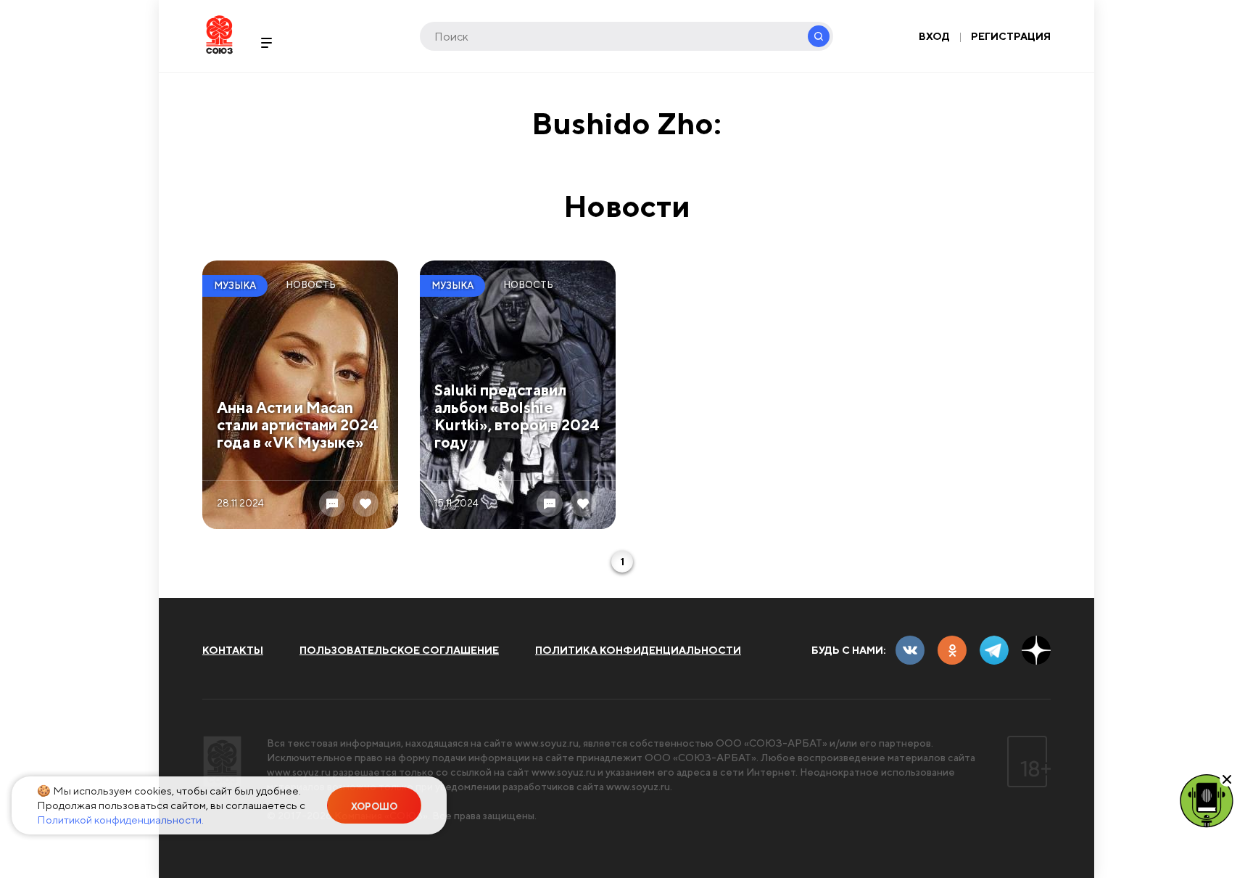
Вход (934, 36)
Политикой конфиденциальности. (120, 819)
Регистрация (1011, 36)
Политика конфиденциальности (638, 650)
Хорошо (374, 806)
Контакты (232, 650)
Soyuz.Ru (219, 34)
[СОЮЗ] (222, 761)
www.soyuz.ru (547, 743)
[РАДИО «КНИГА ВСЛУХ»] (1206, 799)
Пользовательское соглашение (399, 650)
